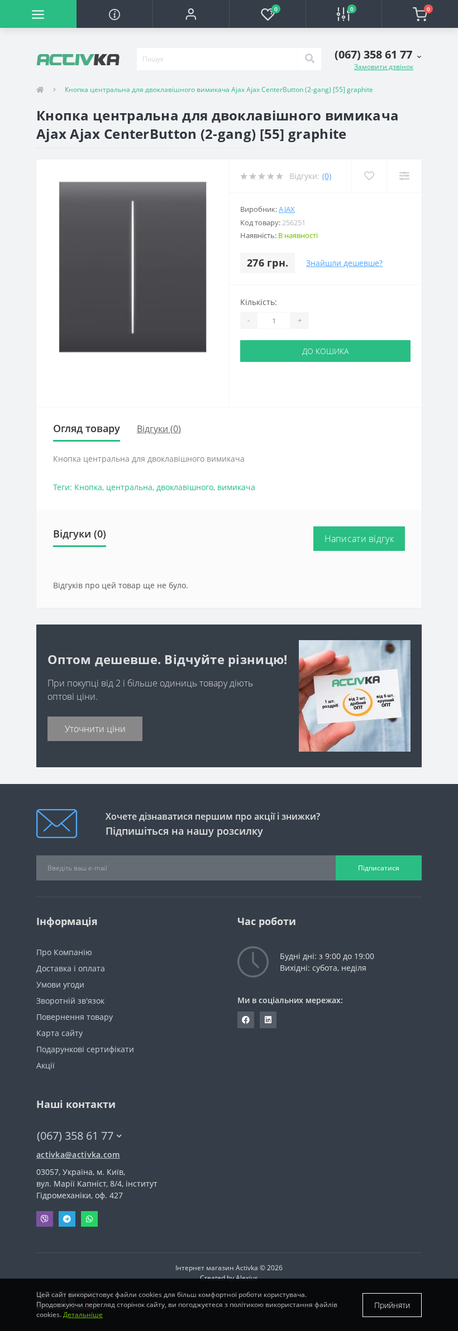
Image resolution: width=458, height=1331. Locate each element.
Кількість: (258, 302)
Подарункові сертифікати (85, 1049)
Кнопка (88, 487)
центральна (129, 487)
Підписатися (378, 868)
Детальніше (83, 1314)
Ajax (287, 209)
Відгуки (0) (159, 429)
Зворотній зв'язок (70, 1000)
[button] (190, 14)
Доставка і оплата (70, 968)
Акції (45, 1065)
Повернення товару (74, 1016)
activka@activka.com (78, 1154)
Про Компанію (64, 952)
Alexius (247, 1277)
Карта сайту (59, 1033)
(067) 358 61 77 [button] (75, 1135)
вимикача (236, 487)
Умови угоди (60, 984)
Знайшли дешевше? (344, 263)
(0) (326, 176)
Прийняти (392, 1305)
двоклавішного (184, 487)
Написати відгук (359, 539)
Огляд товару (86, 428)
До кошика (325, 351)
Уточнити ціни (95, 729)
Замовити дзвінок (383, 66)
